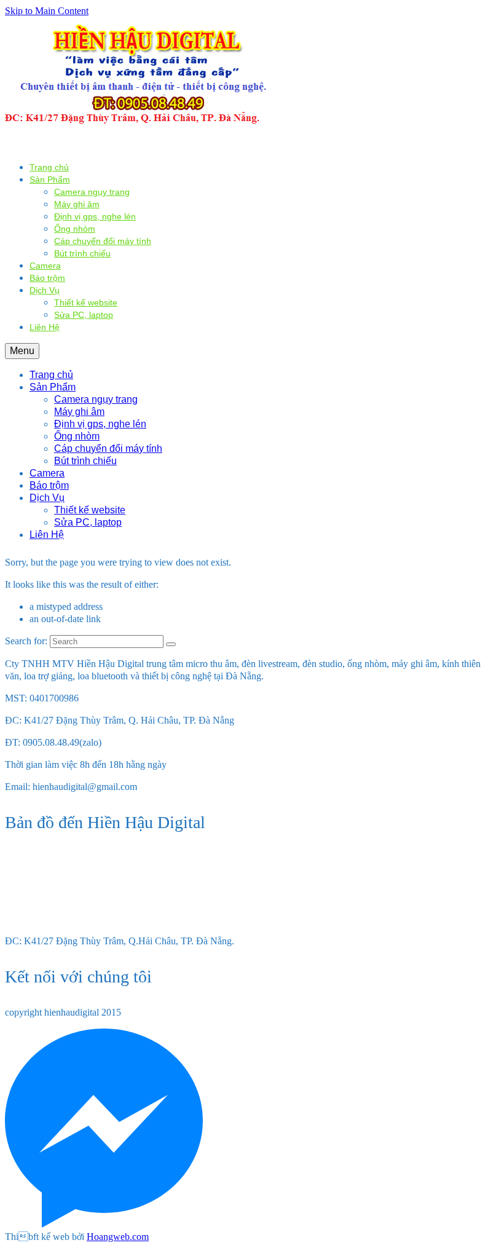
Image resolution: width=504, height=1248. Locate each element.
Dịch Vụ (45, 290)
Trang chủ (49, 167)
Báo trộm (47, 278)
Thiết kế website (85, 302)
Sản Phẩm (50, 179)
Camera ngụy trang (92, 192)
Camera (45, 266)
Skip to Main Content (47, 11)
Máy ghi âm (77, 204)
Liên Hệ (45, 327)
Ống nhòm (74, 229)
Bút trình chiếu (82, 253)
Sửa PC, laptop (83, 315)
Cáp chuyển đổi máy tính (102, 241)
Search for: (26, 641)
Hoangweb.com (118, 1236)
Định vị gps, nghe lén (95, 216)
